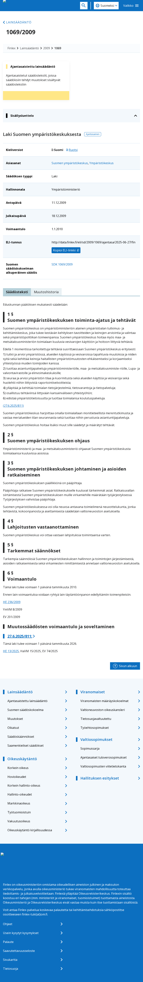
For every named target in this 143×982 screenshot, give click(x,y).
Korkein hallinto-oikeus (23, 785)
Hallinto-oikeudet (19, 794)
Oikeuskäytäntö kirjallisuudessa (29, 830)
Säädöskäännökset (20, 737)
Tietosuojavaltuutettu (95, 719)
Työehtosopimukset (94, 728)
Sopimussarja (89, 748)
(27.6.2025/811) (13, 406)
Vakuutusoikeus (18, 821)
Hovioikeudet (16, 777)
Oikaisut (13, 728)
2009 (46, 48)
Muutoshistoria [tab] (46, 292)
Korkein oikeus (17, 768)
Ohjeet (7, 924)
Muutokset (15, 719)
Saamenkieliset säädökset (25, 745)
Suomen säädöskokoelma (25, 710)
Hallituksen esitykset (99, 778)
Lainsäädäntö (18, 22)
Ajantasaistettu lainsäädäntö (27, 701)
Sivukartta (10, 960)
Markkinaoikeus (18, 803)
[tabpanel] (71, 477)
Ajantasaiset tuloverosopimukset (103, 757)
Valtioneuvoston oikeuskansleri (102, 710)
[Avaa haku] (84, 5)
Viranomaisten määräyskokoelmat (104, 701)
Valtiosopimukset (96, 739)
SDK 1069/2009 (62, 264)
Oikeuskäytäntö (22, 758)
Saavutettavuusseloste (19, 951)
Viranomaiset (92, 691)
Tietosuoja (10, 969)
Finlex (11, 48)
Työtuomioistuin (19, 812)
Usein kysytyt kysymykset (21, 933)
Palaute (8, 942)
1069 (57, 48)
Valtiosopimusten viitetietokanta (103, 766)
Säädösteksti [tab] (17, 292)
